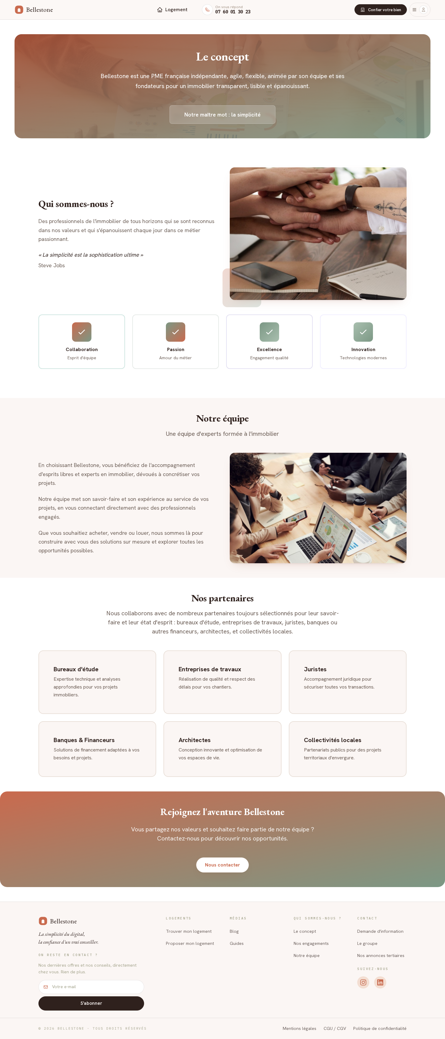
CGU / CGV (335, 1028)
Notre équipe (307, 955)
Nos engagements (311, 943)
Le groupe (367, 943)
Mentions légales (299, 1028)
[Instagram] (363, 982)
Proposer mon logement (190, 943)
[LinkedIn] (380, 982)
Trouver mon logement (189, 931)
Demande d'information (380, 931)
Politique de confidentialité (380, 1028)
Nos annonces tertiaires (380, 955)
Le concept (305, 931)
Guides (237, 943)
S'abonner (91, 1003)
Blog (234, 931)
